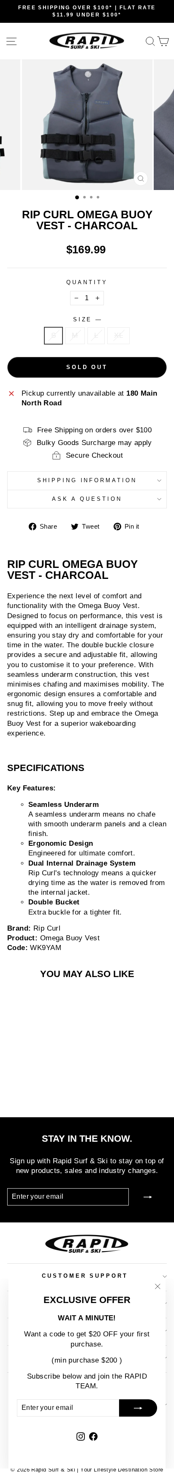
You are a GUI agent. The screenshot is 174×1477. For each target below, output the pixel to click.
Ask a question (87, 499)
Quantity (87, 282)
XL (118, 335)
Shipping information (87, 480)
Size (87, 319)
